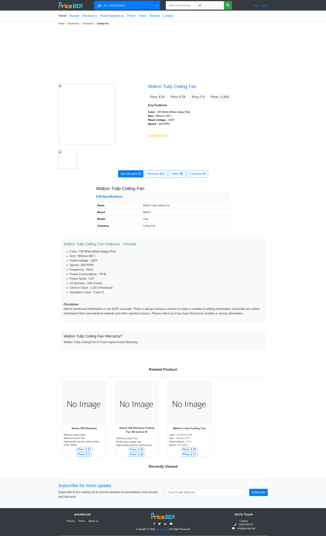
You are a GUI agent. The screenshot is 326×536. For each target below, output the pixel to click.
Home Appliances (112, 15)
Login (263, 5)
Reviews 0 (156, 173)
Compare (196, 173)
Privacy (71, 521)
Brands (74, 15)
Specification (130, 173)
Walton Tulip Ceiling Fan (172, 86)
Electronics (89, 15)
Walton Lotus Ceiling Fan (189, 428)
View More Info (158, 135)
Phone (131, 15)
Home (62, 15)
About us (93, 521)
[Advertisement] (163, 54)
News (143, 15)
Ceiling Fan (103, 23)
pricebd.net (162, 529)
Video (175, 173)
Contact (168, 15)
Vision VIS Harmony (84, 428)
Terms (81, 521)
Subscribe (258, 492)
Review (155, 15)
